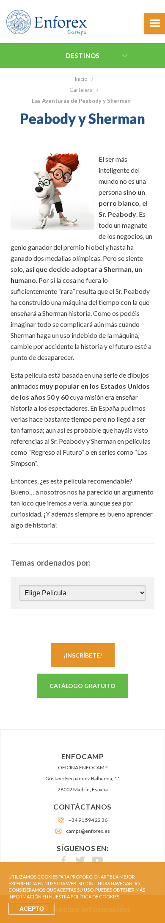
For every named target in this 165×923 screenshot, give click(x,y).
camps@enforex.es (88, 831)
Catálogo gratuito (83, 685)
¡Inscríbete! (82, 655)
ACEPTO (31, 908)
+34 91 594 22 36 (88, 820)
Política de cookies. (95, 896)
